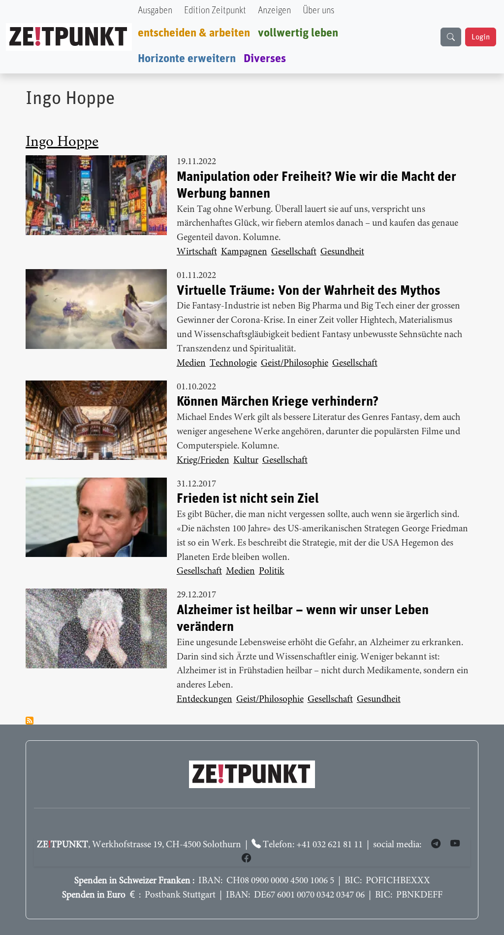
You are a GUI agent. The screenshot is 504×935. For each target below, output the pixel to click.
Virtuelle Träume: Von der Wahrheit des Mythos (309, 291)
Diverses (265, 59)
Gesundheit (342, 252)
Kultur (245, 460)
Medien (191, 363)
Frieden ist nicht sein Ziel (248, 499)
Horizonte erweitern (187, 59)
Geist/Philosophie (294, 363)
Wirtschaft (197, 252)
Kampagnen (244, 252)
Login (481, 37)
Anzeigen (274, 10)
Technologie (233, 363)
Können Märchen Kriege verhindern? (277, 402)
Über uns (318, 10)
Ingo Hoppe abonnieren (29, 721)
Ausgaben (155, 10)
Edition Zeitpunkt (215, 10)
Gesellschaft (293, 252)
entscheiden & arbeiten (194, 33)
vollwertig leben (298, 33)
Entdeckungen (204, 699)
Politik (271, 571)
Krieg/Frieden (203, 460)
